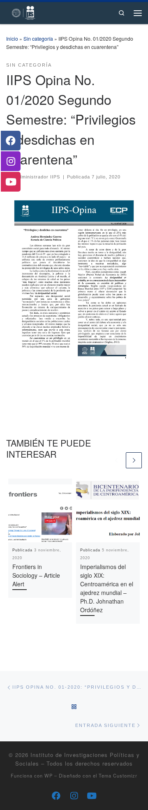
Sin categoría (38, 38)
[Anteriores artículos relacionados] (116, 460)
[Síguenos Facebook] (56, 795)
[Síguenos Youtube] (91, 795)
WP (48, 775)
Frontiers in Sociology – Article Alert (36, 575)
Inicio (12, 38)
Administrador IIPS (38, 176)
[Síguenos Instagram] (74, 795)
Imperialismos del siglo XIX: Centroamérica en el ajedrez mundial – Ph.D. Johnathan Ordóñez (106, 588)
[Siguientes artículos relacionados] (134, 460)
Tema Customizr (118, 775)
